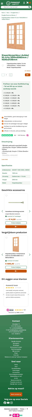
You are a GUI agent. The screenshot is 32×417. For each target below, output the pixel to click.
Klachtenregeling (16, 349)
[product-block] (16, 211)
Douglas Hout (14, 12)
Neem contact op (16, 394)
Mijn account (16, 351)
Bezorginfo (16, 343)
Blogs (16, 353)
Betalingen (16, 345)
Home (3, 12)
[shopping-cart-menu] (28, 3)
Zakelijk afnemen (16, 341)
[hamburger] (2, 4)
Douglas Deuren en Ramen (9, 15)
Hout (8, 12)
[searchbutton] (29, 7)
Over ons (16, 355)
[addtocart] (16, 226)
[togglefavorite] (2, 65)
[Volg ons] (5, 402)
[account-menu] (24, 3)
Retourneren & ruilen (16, 347)
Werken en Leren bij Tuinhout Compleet (16, 357)
